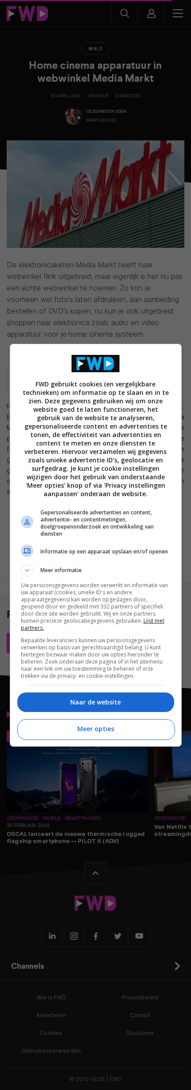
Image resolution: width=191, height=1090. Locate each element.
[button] (96, 570)
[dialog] (96, 545)
